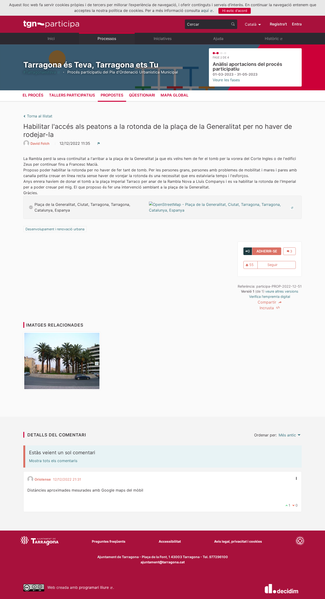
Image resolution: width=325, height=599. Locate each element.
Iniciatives (163, 38)
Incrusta (267, 308)
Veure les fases (226, 79)
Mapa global (174, 95)
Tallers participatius (72, 95)
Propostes (112, 95)
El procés (33, 95)
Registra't (278, 24)
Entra (297, 24)
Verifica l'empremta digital (269, 297)
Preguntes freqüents (108, 541)
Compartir (267, 302)
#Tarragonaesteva (41, 72)
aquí (207, 10)
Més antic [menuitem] (287, 435)
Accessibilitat (170, 541)
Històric (283, 40)
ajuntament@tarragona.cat (163, 562)
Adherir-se (268, 251)
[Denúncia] (99, 143)
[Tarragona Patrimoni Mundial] (300, 541)
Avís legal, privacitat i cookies (238, 541)
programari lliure (96, 587)
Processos (107, 38)
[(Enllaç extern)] (222, 206)
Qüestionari (142, 95)
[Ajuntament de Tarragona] (39, 541)
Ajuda (218, 38)
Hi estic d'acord (234, 11)
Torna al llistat (39, 116)
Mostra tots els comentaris (53, 460)
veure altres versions (281, 291)
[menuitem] (253, 24)
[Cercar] (233, 24)
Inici (51, 38)
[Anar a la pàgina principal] (51, 24)
